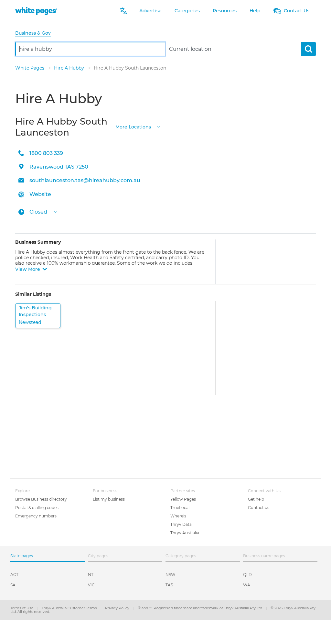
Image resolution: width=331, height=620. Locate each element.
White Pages (30, 68)
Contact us (258, 507)
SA (13, 584)
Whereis (178, 516)
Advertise (150, 11)
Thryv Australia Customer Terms (70, 608)
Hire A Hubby (69, 68)
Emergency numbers (36, 516)
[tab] (35, 33)
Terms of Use (22, 608)
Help (255, 11)
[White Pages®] (36, 11)
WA (246, 584)
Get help (256, 499)
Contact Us (296, 11)
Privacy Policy (117, 608)
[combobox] (90, 49)
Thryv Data (181, 524)
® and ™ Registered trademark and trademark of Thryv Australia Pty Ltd (200, 608)
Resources (225, 11)
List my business (109, 499)
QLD (247, 574)
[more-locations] (158, 126)
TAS (169, 584)
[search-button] (308, 49)
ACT (14, 574)
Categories (187, 11)
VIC (91, 584)
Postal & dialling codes (37, 507)
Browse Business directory (41, 499)
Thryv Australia (184, 532)
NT (90, 574)
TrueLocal (179, 507)
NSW (170, 574)
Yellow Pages (183, 499)
